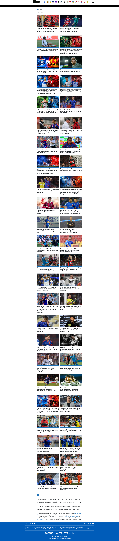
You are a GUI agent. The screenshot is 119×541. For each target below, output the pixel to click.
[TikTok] (91, 523)
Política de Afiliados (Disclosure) (67, 527)
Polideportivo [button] (50, 5)
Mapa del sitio (79, 528)
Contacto (27, 527)
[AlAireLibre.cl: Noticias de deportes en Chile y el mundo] (30, 523)
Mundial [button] (39, 5)
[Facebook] (84, 523)
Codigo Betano (87, 528)
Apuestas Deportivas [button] (81, 5)
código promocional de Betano (72, 516)
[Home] (32, 2)
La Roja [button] (27, 5)
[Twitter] (86, 523)
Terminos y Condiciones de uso (37, 527)
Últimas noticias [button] (70, 5)
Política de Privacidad (50, 528)
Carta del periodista (29, 528)
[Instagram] (89, 523)
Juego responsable (39, 528)
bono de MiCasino (41, 519)
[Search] (92, 1)
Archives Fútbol (47, 495)
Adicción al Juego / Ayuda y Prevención (66, 528)
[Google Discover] (93, 523)
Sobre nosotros (79, 527)
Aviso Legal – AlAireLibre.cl (52, 527)
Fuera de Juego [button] (60, 5)
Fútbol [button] (33, 5)
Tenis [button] (44, 5)
